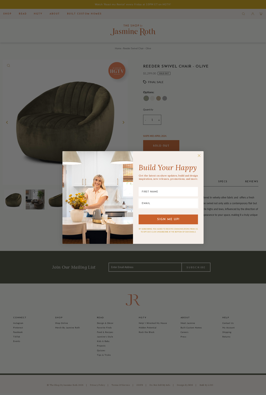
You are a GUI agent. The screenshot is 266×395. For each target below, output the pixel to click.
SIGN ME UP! (168, 219)
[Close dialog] (199, 156)
